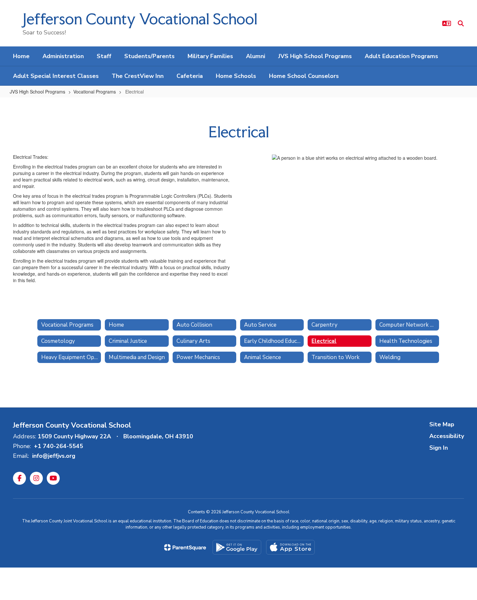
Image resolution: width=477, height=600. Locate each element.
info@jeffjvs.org (53, 456)
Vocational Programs (94, 91)
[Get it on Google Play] (237, 547)
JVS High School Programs (37, 91)
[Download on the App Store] (290, 547)
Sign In (438, 448)
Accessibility (446, 436)
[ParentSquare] (185, 547)
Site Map (441, 424)
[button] (446, 23)
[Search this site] (461, 23)
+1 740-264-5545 (58, 446)
